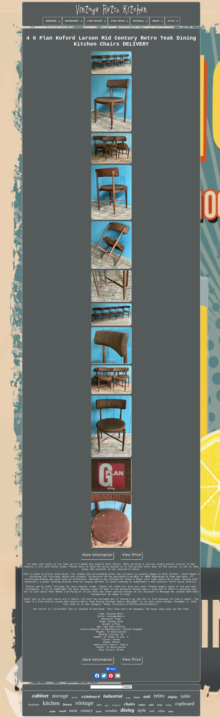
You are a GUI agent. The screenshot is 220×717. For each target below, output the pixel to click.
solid (151, 705)
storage (60, 696)
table (185, 696)
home (137, 697)
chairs (129, 704)
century (86, 710)
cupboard (184, 703)
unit (146, 696)
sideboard (90, 697)
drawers (116, 705)
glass (107, 705)
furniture (33, 704)
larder (99, 711)
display (172, 697)
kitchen (51, 703)
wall (152, 711)
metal (73, 711)
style (142, 710)
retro (159, 695)
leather (142, 705)
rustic (52, 711)
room (128, 698)
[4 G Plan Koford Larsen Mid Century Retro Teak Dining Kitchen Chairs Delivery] (111, 63)
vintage (84, 703)
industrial (113, 696)
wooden (111, 710)
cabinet (40, 695)
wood (62, 711)
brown (67, 704)
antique (169, 705)
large (159, 704)
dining (127, 710)
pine (99, 704)
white (161, 711)
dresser (75, 697)
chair (170, 711)
